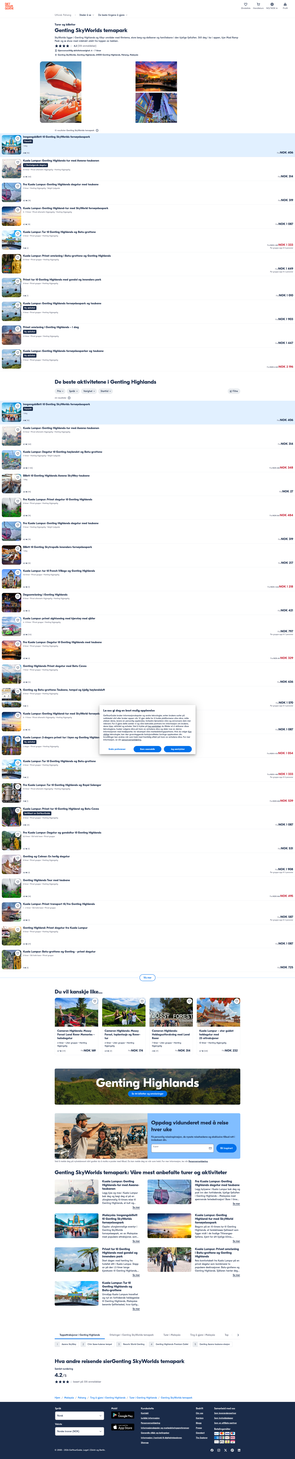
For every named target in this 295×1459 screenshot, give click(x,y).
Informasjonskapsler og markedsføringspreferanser (165, 1428)
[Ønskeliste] (245, 4)
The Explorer (202, 1437)
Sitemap (145, 1442)
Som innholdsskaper (223, 1418)
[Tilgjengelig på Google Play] (122, 1415)
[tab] (80, 1335)
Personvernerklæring (198, 1161)
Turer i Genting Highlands (143, 1397)
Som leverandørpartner (225, 1413)
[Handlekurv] (258, 4)
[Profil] (285, 4)
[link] (147, 145)
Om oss (199, 1413)
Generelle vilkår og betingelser (155, 1433)
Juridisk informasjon (150, 1418)
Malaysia (69, 1397)
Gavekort (200, 1433)
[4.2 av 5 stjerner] (64, 46)
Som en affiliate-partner (225, 1423)
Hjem (57, 1397)
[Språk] (272, 4)
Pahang (82, 1397)
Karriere (199, 1418)
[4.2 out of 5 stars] (64, 1382)
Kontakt (145, 1413)
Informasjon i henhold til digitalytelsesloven (161, 1437)
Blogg (198, 1423)
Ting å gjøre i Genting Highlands (107, 1397)
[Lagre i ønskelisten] (18, 138)
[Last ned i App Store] (122, 1427)
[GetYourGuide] (9, 6)
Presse (199, 1428)
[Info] (97, 130)
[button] (147, 145)
